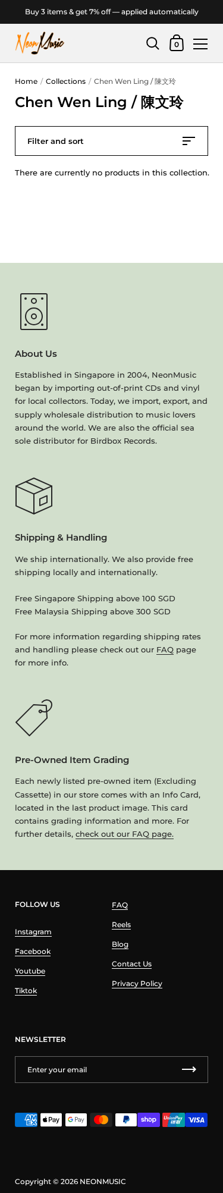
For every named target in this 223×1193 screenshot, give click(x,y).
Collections (66, 81)
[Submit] (189, 1069)
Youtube (30, 970)
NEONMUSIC (103, 1181)
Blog (120, 944)
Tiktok (26, 990)
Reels (121, 924)
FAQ (165, 649)
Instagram (33, 931)
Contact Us (132, 963)
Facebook (33, 951)
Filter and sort (55, 141)
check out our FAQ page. (125, 834)
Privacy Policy (137, 983)
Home (26, 81)
